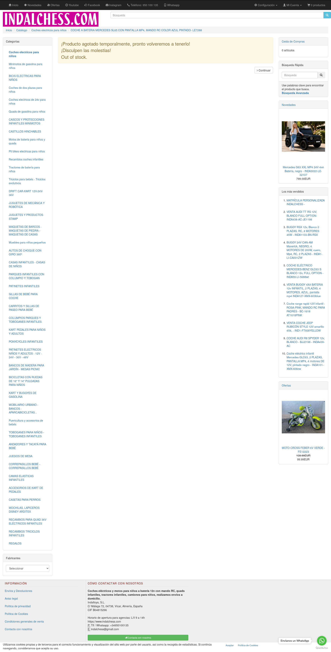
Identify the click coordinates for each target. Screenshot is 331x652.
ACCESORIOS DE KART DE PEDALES (26, 489)
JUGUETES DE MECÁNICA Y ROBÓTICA (27, 205)
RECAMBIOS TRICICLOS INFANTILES (24, 533)
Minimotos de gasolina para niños (25, 66)
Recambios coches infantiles (26, 159)
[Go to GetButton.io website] (322, 648)
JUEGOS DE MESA (20, 456)
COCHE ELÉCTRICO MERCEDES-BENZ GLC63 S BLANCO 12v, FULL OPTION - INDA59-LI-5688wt (305, 271)
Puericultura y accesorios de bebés (26, 422)
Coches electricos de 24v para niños (27, 101)
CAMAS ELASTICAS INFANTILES (21, 478)
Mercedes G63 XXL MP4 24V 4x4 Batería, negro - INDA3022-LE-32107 (303, 171)
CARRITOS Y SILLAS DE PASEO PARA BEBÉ (24, 308)
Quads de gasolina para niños (27, 111)
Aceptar (230, 645)
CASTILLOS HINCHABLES (25, 131)
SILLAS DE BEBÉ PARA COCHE (23, 296)
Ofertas (286, 385)
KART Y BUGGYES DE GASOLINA (22, 395)
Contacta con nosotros (18, 629)
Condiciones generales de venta (24, 621)
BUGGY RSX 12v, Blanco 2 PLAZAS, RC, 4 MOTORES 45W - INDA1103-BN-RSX (303, 231)
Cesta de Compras (293, 41)
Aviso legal (11, 598)
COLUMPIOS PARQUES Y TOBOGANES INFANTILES (25, 320)
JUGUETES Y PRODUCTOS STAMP (26, 217)
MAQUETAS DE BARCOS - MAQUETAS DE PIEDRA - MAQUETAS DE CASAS (25, 230)
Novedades (289, 105)
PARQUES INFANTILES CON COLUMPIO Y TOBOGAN (26, 276)
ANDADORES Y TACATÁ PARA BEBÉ (27, 446)
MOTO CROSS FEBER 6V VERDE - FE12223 (303, 449)
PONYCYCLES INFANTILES (26, 341)
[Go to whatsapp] (322, 640)
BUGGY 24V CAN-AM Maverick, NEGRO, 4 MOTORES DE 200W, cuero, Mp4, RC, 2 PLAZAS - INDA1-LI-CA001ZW (304, 250)
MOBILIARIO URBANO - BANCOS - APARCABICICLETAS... (23, 408)
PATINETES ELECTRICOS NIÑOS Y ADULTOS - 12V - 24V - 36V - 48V (25, 353)
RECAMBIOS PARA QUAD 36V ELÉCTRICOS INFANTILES (27, 521)
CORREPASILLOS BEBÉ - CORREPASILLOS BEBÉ (24, 466)
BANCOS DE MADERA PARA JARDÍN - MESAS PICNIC (26, 367)
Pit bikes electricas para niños (27, 151)
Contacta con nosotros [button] (139, 637)
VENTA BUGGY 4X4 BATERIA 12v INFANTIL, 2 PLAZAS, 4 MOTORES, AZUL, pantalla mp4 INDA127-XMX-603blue (305, 290)
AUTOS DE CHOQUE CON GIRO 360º (25, 252)
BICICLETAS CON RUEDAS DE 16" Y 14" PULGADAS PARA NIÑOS (25, 381)
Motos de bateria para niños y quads (27, 141)
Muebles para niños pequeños (27, 242)
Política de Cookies (16, 614)
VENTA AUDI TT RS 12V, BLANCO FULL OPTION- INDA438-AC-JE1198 (302, 215)
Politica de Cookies (248, 645)
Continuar (264, 70)
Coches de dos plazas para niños (25, 89)
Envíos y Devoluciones (18, 591)
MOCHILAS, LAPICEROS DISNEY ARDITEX (24, 509)
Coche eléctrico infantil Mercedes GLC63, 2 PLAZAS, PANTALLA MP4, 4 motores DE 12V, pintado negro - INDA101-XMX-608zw (305, 361)
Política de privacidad (18, 606)
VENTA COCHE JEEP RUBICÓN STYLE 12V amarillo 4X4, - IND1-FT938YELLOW (305, 326)
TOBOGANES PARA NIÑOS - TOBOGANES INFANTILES (26, 434)
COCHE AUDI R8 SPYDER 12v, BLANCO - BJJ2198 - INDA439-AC (306, 342)
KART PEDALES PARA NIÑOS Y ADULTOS (27, 331)
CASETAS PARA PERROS (24, 500)
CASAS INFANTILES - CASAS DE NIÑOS (27, 264)
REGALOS (15, 543)
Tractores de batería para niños (24, 169)
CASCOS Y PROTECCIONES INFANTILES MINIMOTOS (26, 121)
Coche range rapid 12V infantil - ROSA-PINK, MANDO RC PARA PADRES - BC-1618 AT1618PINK (306, 309)
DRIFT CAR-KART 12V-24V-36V (26, 193)
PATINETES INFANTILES (24, 286)
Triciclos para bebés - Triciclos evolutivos (27, 181)
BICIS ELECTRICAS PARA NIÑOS (25, 78)
